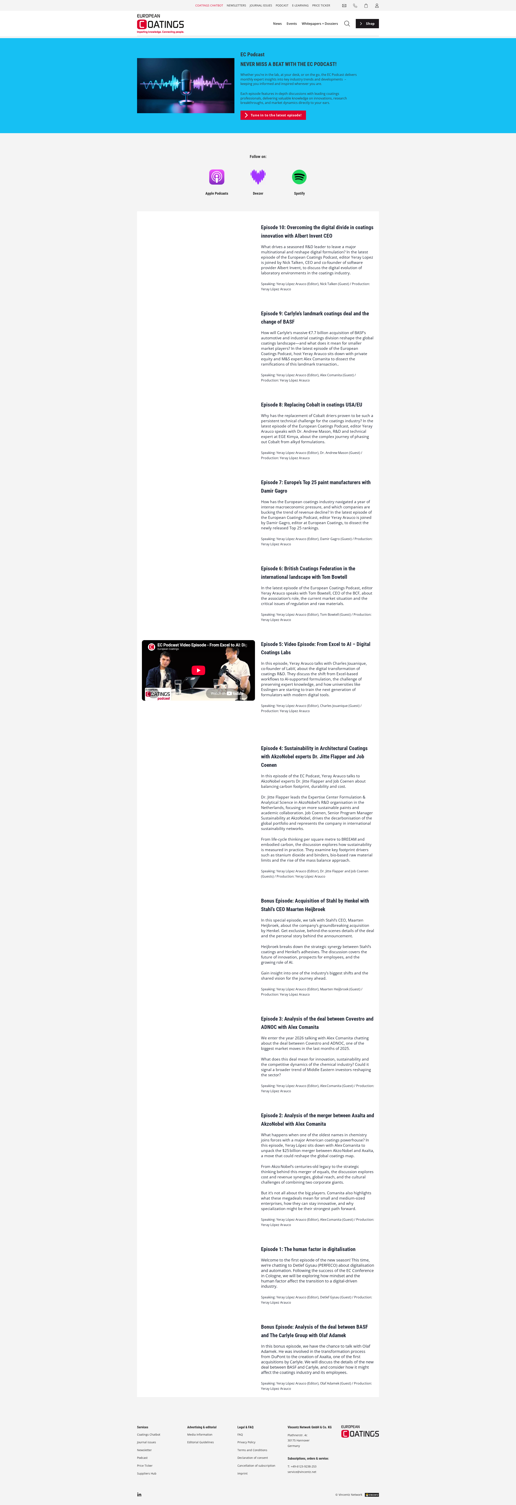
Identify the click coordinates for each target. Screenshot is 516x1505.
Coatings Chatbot (209, 5)
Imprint (242, 1473)
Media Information (199, 1434)
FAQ (240, 1434)
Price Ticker (321, 5)
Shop (370, 23)
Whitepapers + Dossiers (320, 23)
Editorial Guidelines (200, 1442)
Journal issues (261, 5)
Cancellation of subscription (256, 1465)
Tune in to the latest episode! (276, 115)
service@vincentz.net (302, 1472)
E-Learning (300, 5)
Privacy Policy (246, 1442)
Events (292, 23)
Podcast (282, 5)
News (277, 23)
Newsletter (144, 1450)
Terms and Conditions (252, 1450)
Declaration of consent (252, 1458)
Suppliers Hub (146, 1473)
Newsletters (236, 5)
